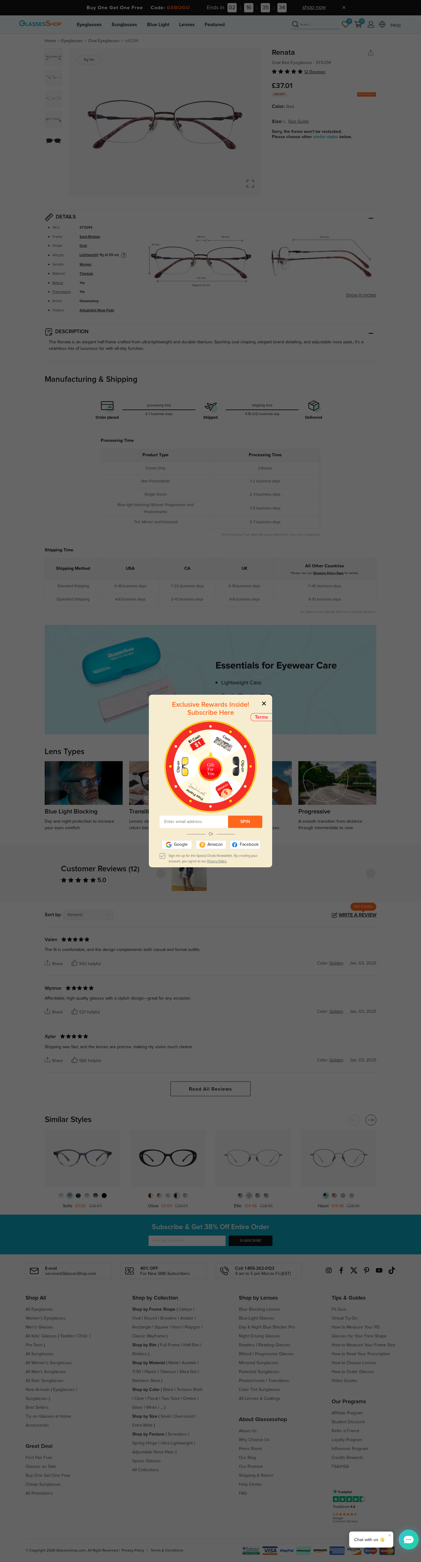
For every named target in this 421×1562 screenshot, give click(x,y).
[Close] (264, 703)
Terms (261, 717)
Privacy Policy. (217, 861)
